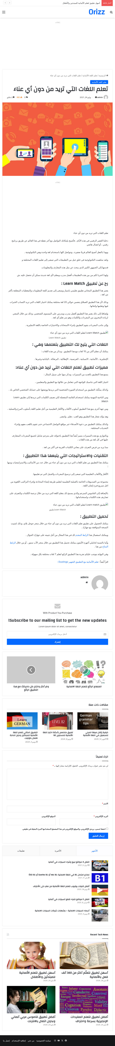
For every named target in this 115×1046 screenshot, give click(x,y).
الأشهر (94, 850)
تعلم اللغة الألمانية (90, 75)
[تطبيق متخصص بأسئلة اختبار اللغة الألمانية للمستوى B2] (57, 721)
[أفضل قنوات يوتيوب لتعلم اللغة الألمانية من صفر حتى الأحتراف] (100, 890)
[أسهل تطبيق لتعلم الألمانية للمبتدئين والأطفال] (31, 955)
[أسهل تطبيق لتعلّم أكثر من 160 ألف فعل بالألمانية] (84, 955)
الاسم (105, 803)
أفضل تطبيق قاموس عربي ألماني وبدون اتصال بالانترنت (33, 1019)
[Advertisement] (57, 45)
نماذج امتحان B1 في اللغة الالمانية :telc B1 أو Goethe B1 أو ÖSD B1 (59, 875)
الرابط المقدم (81, 535)
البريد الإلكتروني (101, 816)
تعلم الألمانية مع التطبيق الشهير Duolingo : (77, 561)
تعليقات (21, 850)
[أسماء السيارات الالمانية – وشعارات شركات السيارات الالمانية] (100, 915)
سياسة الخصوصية (43, 1040)
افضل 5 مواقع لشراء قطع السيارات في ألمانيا (68, 899)
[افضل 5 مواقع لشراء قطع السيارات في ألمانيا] (100, 902)
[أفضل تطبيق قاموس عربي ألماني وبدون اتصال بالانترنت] (31, 999)
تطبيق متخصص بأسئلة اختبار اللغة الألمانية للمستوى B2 (58, 734)
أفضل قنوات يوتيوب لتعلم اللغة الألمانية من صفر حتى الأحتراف (61, 886)
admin (100, 97)
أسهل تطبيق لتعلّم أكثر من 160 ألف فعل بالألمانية (85, 975)
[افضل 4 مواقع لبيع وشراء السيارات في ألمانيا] (100, 865)
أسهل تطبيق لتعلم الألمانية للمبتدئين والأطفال (81, 3)
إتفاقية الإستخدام (19, 1040)
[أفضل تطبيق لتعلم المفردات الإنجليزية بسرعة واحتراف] (84, 999)
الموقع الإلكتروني (49, 816)
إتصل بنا (6, 1040)
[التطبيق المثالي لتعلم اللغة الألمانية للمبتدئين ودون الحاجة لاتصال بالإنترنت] (22, 721)
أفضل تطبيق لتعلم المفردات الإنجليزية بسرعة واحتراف (89, 1019)
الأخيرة (58, 850)
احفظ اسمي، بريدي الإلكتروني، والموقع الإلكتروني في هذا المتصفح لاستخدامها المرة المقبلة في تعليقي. (64, 829)
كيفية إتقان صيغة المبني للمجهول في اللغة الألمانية (95, 734)
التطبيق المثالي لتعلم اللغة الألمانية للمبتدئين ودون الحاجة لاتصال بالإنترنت (24, 735)
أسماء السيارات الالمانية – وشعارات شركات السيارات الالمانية (62, 911)
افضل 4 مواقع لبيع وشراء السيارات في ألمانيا (68, 862)
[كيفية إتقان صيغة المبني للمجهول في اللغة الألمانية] (92, 721)
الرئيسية (102, 75)
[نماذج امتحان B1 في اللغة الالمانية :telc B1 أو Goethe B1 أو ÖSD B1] (100, 878)
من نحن (31, 1040)
